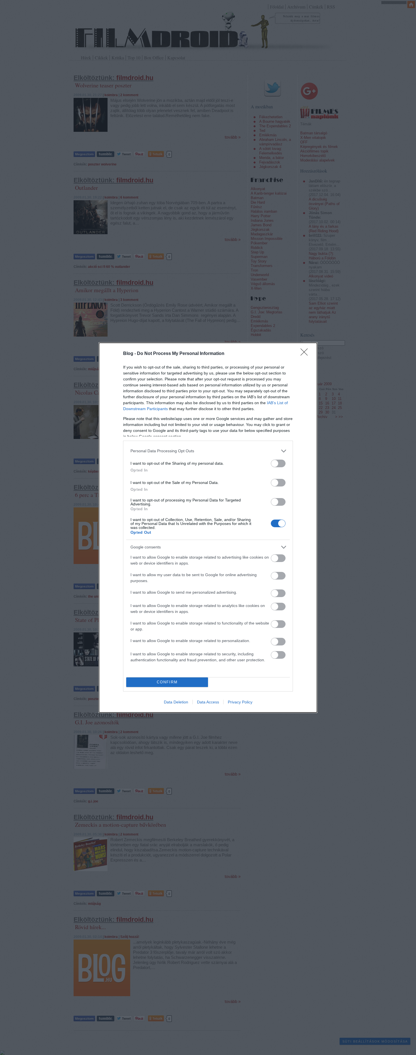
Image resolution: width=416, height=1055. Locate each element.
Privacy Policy (240, 702)
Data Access (208, 702)
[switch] (278, 463)
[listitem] (208, 451)
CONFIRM (167, 682)
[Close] (306, 353)
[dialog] (208, 527)
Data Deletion (176, 702)
